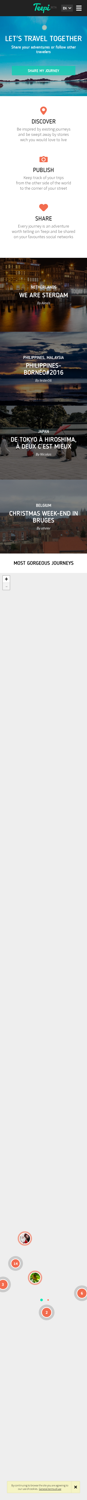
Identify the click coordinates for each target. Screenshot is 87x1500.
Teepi (44, 8)
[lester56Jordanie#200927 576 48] (35, 1278)
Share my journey (43, 71)
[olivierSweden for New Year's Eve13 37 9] (25, 1238)
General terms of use (50, 1489)
